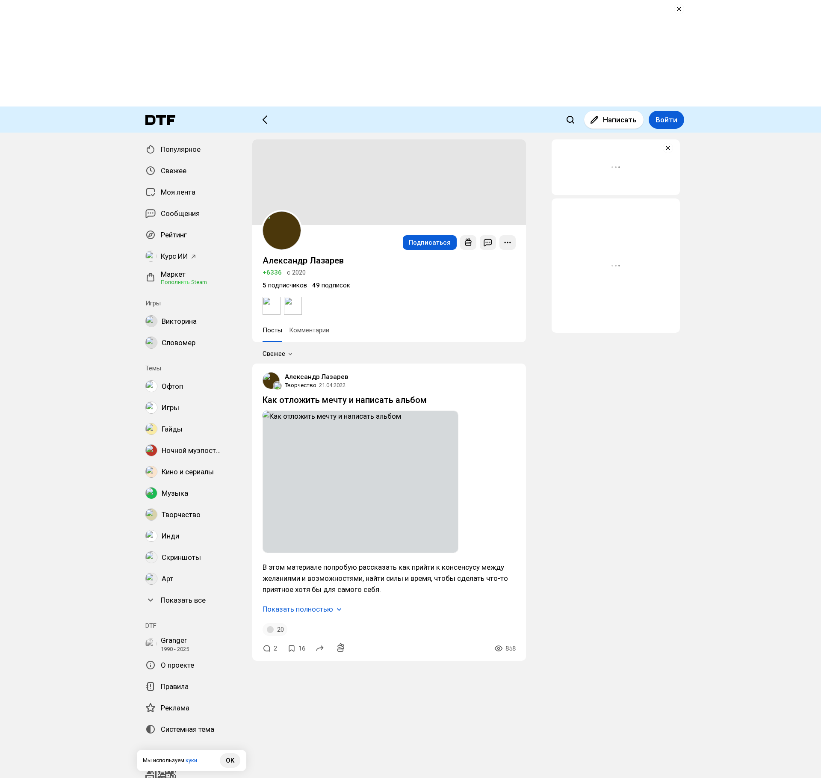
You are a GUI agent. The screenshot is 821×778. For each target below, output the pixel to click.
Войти (666, 119)
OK (230, 760)
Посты (272, 330)
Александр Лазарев (316, 377)
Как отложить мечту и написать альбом (345, 400)
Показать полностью (298, 609)
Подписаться (430, 242)
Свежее (274, 354)
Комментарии (309, 330)
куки (191, 760)
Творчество (300, 385)
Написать (620, 119)
